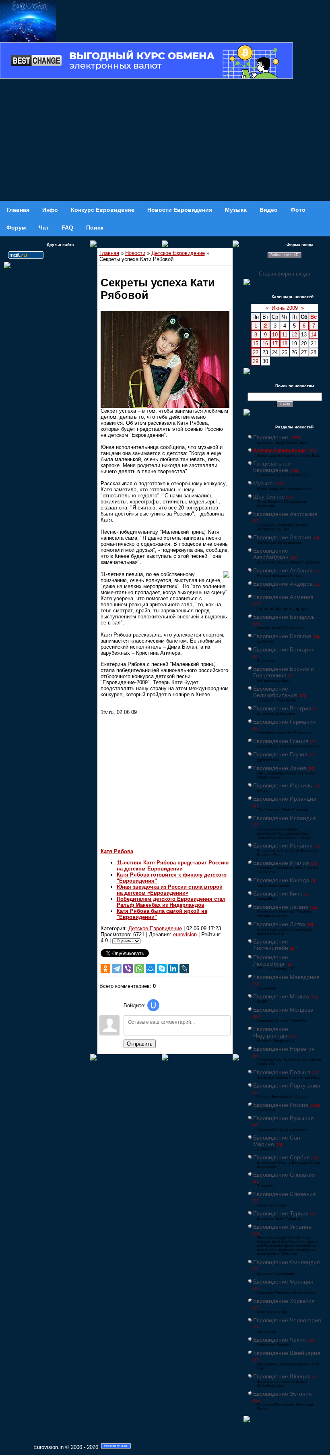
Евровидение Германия (284, 721)
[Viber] (128, 968)
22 (255, 352)
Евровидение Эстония (282, 1393)
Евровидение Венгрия (282, 708)
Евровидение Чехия (279, 1339)
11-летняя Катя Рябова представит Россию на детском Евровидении (173, 866)
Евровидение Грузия (280, 754)
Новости (135, 253)
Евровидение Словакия (284, 1174)
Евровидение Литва (279, 924)
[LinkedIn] (173, 968)
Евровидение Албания (283, 570)
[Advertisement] (165, 140)
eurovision (185, 934)
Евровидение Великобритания (275, 691)
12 (294, 335)
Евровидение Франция (283, 1281)
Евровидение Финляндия (286, 1262)
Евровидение (270, 437)
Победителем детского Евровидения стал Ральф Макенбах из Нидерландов (171, 902)
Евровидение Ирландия (284, 798)
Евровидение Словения (284, 1194)
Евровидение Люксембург (270, 960)
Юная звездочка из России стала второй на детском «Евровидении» (170, 890)
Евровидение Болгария (284, 649)
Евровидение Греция (281, 741)
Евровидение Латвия (280, 907)
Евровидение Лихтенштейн (270, 944)
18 (284, 343)
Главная (109, 253)
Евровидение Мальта (281, 996)
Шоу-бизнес (269, 496)
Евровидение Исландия (284, 818)
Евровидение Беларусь (284, 617)
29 (255, 361)
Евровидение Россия (280, 1105)
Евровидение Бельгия (282, 636)
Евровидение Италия (281, 863)
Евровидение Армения (283, 597)
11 (284, 335)
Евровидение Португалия (286, 1085)
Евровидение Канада (281, 880)
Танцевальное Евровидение (272, 466)
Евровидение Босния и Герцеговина (283, 672)
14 (313, 335)
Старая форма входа (284, 274)
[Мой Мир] (150, 968)
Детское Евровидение (178, 253)
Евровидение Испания (283, 845)
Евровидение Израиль (282, 785)
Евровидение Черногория (287, 1320)
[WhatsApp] (139, 968)
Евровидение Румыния (283, 1118)
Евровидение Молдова (283, 1009)
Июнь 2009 (285, 308)
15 (255, 343)
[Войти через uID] (153, 1005)
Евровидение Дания (279, 768)
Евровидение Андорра (283, 583)
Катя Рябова (117, 851)
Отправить (140, 1044)
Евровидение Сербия (281, 1157)
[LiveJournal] (184, 968)
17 (275, 343)
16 (265, 343)
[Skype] (162, 968)
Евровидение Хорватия (284, 1301)
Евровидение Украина (282, 1226)
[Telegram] (117, 968)
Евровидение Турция (281, 1213)
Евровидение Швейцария (286, 1353)
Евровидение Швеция (282, 1376)
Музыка (263, 483)
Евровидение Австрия (282, 537)
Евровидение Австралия (285, 514)
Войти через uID (284, 255)
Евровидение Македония (286, 977)
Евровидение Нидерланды (270, 1032)
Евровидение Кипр (278, 893)
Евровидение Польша (282, 1072)
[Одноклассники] (105, 968)
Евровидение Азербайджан (271, 553)
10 (275, 335)
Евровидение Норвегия (284, 1049)
